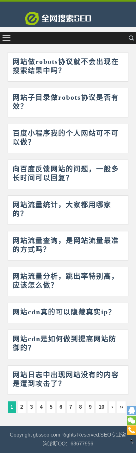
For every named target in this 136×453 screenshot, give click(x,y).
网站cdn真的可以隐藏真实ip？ (64, 312)
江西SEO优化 (68, 20)
